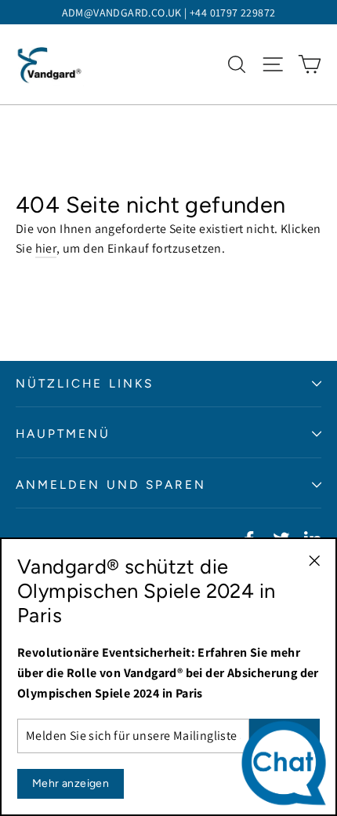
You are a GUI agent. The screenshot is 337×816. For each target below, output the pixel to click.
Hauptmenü (63, 433)
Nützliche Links (85, 383)
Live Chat (288, 767)
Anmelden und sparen (111, 484)
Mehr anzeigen (70, 783)
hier (46, 248)
